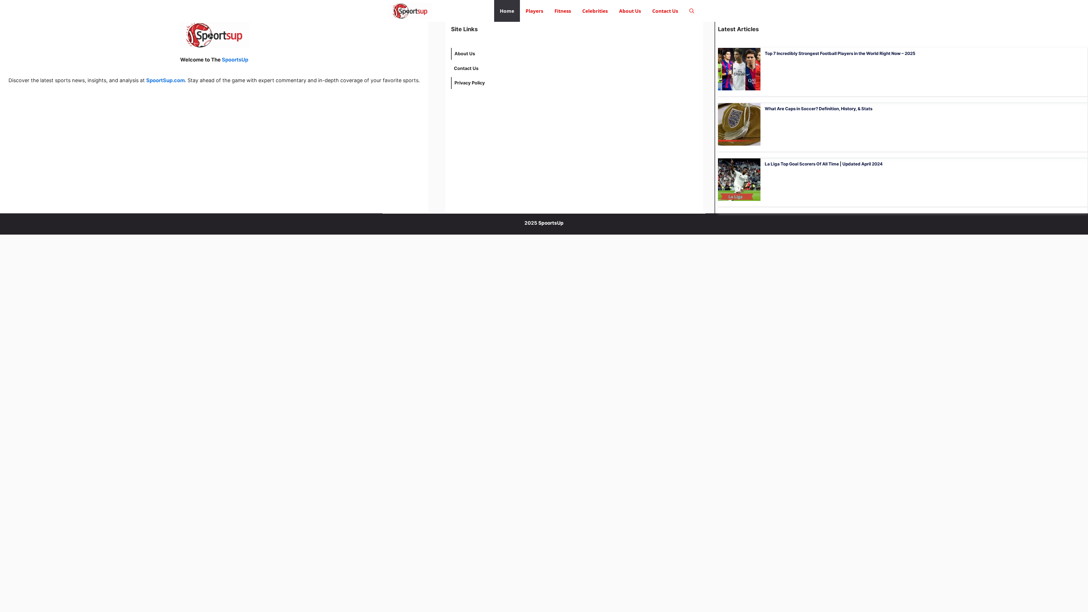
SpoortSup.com (165, 80)
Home (507, 11)
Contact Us (665, 11)
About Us (630, 11)
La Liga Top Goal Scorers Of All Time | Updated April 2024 (824, 164)
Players (534, 11)
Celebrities (595, 11)
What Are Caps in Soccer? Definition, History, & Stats (818, 108)
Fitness (562, 11)
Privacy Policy (469, 83)
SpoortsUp (235, 60)
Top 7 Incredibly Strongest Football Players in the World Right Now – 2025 (840, 53)
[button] (692, 11)
